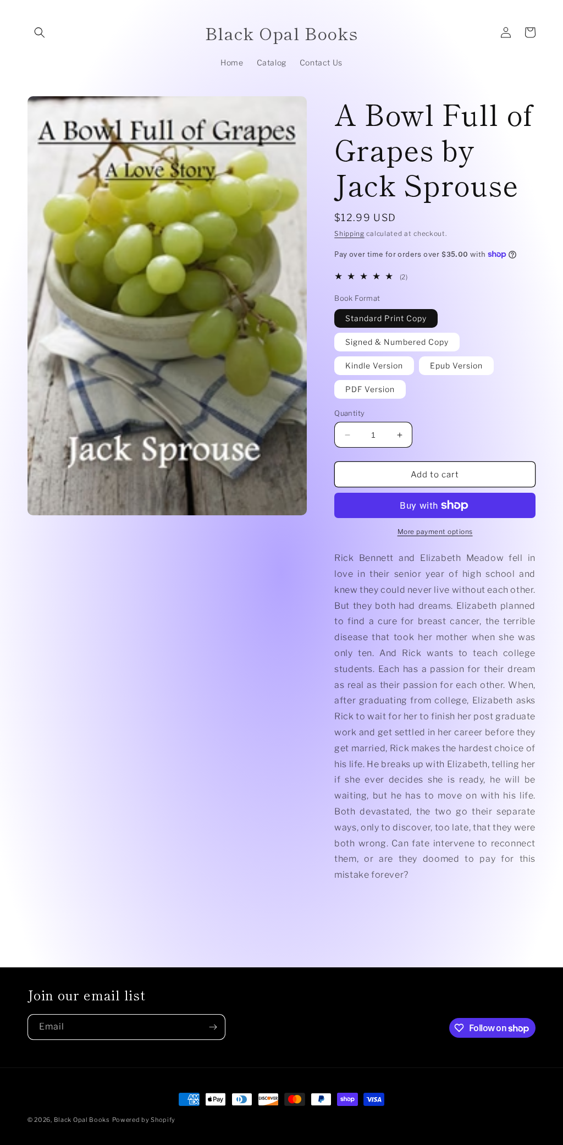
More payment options (435, 531)
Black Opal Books (82, 1120)
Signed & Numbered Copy (397, 341)
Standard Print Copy (386, 318)
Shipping (349, 233)
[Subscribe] (213, 1027)
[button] (39, 32)
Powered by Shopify (144, 1120)
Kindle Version (374, 365)
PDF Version (370, 389)
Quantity (349, 413)
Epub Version (456, 365)
